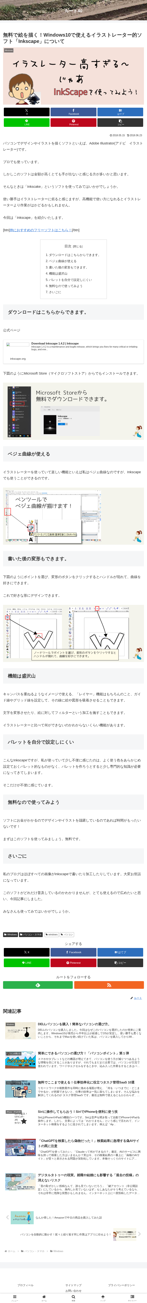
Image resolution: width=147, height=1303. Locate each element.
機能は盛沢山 (58, 273)
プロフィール (25, 1285)
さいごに (55, 292)
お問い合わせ (73, 1290)
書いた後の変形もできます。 (69, 267)
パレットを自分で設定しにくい (70, 279)
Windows (12, 934)
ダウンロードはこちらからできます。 (75, 255)
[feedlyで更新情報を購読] (38, 985)
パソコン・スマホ (32, 934)
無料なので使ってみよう (66, 286)
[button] (120, 122)
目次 (68, 246)
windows (53, 934)
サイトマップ (73, 1285)
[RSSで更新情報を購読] (109, 985)
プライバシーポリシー (121, 1285)
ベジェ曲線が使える (63, 261)
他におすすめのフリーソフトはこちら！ (41, 230)
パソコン (68, 934)
